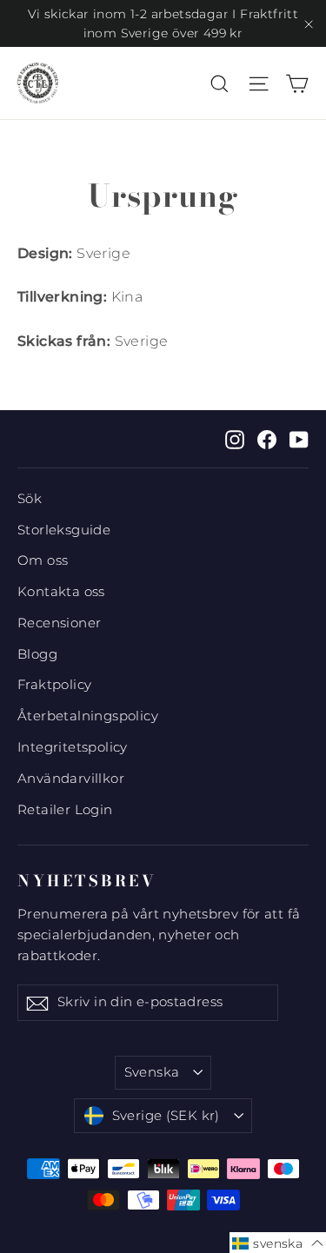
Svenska (152, 1072)
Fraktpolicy (54, 685)
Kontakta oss (61, 592)
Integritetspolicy (72, 747)
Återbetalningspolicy (87, 716)
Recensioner (59, 623)
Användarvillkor (70, 778)
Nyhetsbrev (86, 880)
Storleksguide (63, 530)
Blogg (37, 654)
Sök (29, 499)
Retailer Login (65, 810)
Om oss (42, 560)
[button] (278, 1242)
